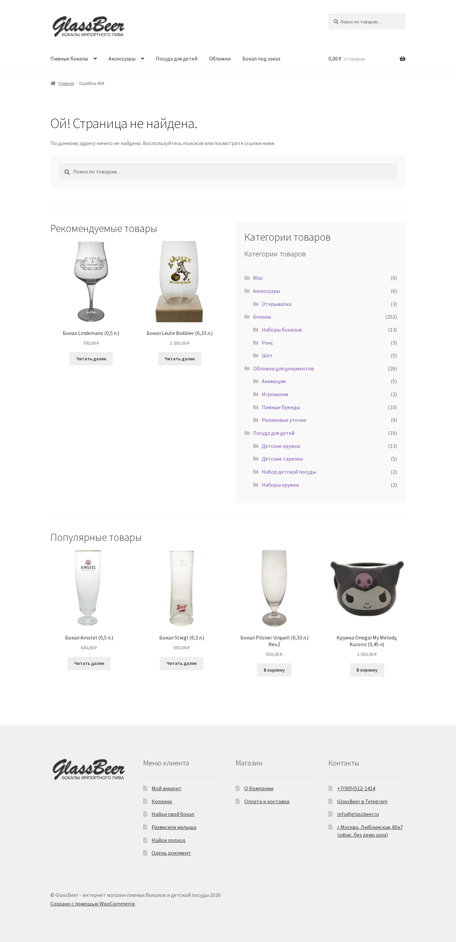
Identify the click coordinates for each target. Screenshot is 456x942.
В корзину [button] (274, 670)
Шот (267, 355)
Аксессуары (122, 58)
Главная (66, 83)
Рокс (267, 342)
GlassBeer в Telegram (362, 801)
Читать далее (91, 359)
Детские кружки (281, 446)
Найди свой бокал (173, 814)
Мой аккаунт (167, 788)
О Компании (258, 788)
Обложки (220, 58)
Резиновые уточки (284, 420)
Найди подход (168, 840)
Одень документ (171, 852)
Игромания (275, 394)
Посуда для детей (176, 58)
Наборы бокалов (282, 329)
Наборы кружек (280, 484)
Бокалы (262, 316)
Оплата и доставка (266, 801)
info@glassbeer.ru (358, 814)
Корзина (162, 801)
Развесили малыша (174, 827)
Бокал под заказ (261, 58)
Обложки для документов (283, 368)
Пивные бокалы (69, 58)
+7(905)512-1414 (356, 788)
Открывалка (276, 304)
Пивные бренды (281, 407)
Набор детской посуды (289, 471)
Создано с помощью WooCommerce (92, 903)
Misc (258, 277)
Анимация (273, 381)
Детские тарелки (282, 458)
